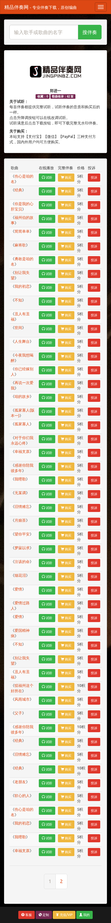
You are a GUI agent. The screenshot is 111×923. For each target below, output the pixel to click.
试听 (48, 177)
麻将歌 (20, 245)
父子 (18, 713)
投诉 (94, 177)
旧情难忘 (22, 506)
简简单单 (22, 231)
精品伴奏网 (40, 7)
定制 (45, 915)
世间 (18, 327)
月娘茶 (20, 520)
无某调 (20, 493)
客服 (28, 915)
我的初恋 (22, 286)
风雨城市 (22, 699)
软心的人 (22, 795)
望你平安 (22, 534)
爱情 (18, 589)
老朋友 (20, 782)
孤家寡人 (22, 424)
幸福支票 (22, 451)
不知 (18, 300)
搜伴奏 (89, 32)
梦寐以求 (22, 548)
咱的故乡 (22, 396)
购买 (67, 177)
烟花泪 (20, 575)
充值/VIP (65, 915)
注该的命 (22, 561)
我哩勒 (20, 479)
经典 (18, 190)
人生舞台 (22, 341)
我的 (86, 915)
